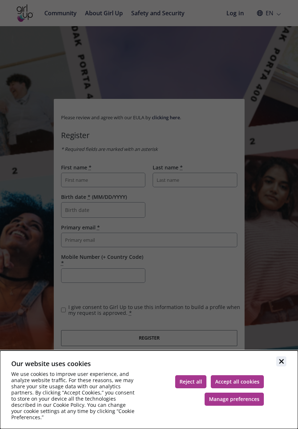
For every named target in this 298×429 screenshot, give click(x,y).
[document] (149, 389)
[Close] (281, 361)
